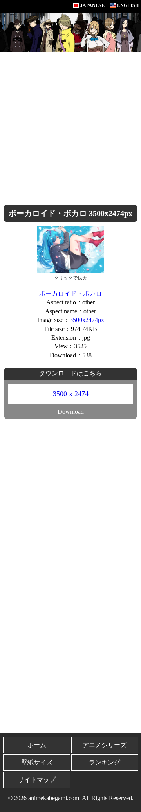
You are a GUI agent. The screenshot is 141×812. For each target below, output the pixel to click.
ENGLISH (127, 5)
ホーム (36, 745)
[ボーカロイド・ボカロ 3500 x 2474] (70, 249)
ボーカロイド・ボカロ (70, 293)
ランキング (104, 762)
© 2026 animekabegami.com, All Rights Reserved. (71, 798)
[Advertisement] (70, 126)
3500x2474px (87, 319)
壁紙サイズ (36, 762)
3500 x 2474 (71, 394)
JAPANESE (92, 5)
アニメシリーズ (105, 745)
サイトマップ (37, 779)
